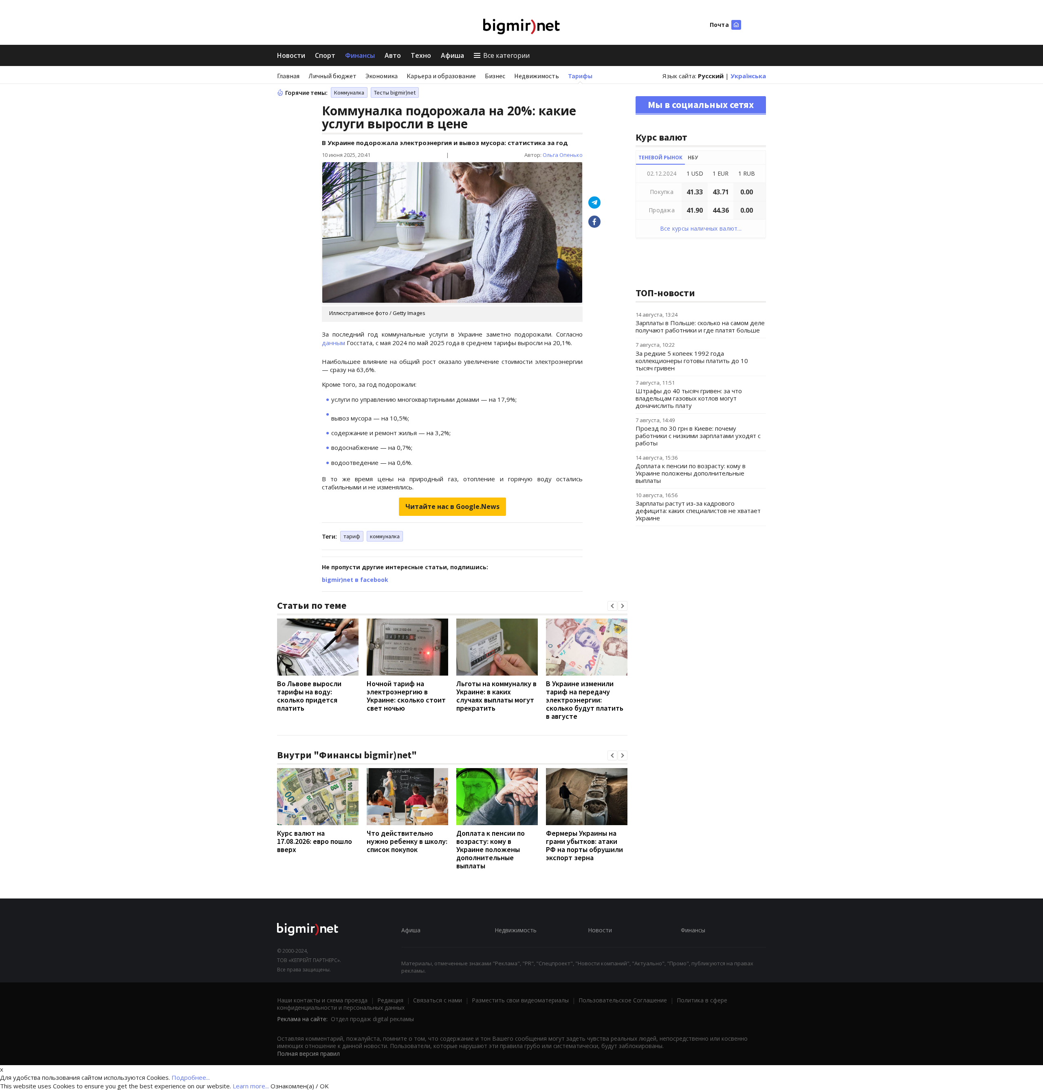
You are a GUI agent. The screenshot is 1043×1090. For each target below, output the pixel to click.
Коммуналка (349, 92)
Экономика (381, 76)
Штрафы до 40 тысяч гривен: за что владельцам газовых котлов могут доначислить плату (689, 398)
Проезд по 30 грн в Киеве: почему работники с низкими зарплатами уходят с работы (698, 435)
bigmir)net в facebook (355, 580)
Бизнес (495, 76)
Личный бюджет (332, 76)
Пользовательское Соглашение (623, 1000)
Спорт (325, 55)
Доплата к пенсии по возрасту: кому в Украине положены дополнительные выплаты (490, 849)
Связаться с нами (437, 1000)
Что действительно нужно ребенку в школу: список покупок (407, 841)
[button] (612, 606)
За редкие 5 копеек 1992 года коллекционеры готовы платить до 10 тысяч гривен (692, 360)
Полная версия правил (308, 1053)
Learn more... (251, 1086)
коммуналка (385, 536)
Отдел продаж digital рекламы (372, 1019)
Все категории (506, 55)
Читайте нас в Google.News (452, 506)
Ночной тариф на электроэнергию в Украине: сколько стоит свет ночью (406, 696)
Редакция (390, 1000)
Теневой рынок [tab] (660, 157)
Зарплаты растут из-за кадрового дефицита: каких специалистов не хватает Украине (698, 510)
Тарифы (580, 76)
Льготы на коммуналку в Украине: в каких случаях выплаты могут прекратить (496, 696)
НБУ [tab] (693, 157)
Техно (421, 55)
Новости (291, 55)
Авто (393, 55)
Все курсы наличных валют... (701, 228)
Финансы (360, 55)
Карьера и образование (441, 76)
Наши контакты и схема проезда (322, 1000)
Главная (288, 76)
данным (333, 343)
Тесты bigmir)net (395, 92)
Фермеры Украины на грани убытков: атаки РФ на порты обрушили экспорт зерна (584, 845)
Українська (748, 76)
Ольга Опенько (563, 155)
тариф (351, 536)
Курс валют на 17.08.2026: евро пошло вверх (314, 841)
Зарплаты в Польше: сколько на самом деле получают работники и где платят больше (700, 326)
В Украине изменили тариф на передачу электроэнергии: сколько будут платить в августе (584, 700)
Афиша (452, 55)
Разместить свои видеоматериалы (520, 1000)
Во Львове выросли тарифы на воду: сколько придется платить (309, 696)
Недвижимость (536, 76)
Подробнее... (191, 1077)
